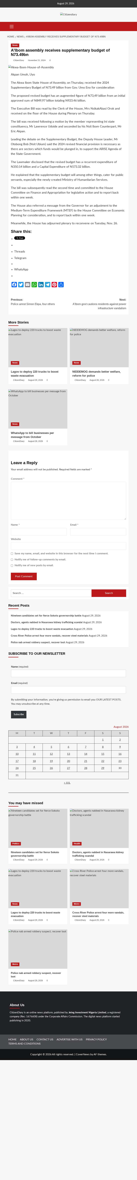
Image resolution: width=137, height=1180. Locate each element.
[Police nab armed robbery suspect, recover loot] (37, 949)
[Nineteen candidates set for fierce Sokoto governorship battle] (37, 828)
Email (74, 524)
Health (77, 843)
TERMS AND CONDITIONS (24, 1043)
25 (34, 768)
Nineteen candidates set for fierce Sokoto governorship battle (46, 615)
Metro (76, 904)
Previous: (33, 301)
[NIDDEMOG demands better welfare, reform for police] (99, 347)
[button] (11, 26)
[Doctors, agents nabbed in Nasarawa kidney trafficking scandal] (99, 828)
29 (102, 768)
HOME (12, 1039)
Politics (15, 843)
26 (51, 768)
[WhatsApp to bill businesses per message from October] (37, 409)
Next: (99, 304)
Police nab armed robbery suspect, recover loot (38, 642)
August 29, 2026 (35, 380)
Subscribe (19, 714)
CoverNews (83, 1054)
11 (34, 754)
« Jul (67, 782)
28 (85, 768)
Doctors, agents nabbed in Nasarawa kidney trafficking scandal (47, 622)
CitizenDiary (18, 60)
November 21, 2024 (37, 60)
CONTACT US (45, 1039)
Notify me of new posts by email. (34, 565)
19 (51, 761)
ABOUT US (26, 1039)
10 (17, 754)
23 (119, 761)
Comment (17, 479)
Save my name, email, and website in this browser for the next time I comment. (61, 553)
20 (68, 761)
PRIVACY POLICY (96, 1039)
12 (51, 754)
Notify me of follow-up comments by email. (40, 559)
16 (119, 754)
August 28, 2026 (97, 380)
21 (85, 761)
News (15, 45)
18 (34, 761)
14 (85, 754)
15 (102, 754)
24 (17, 768)
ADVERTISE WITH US (70, 1039)
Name (15, 524)
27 (68, 768)
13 (68, 754)
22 (102, 761)
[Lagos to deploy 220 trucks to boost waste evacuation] (37, 347)
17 (17, 761)
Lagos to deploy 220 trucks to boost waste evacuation (42, 629)
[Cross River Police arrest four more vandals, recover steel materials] (99, 888)
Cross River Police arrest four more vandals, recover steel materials (49, 636)
